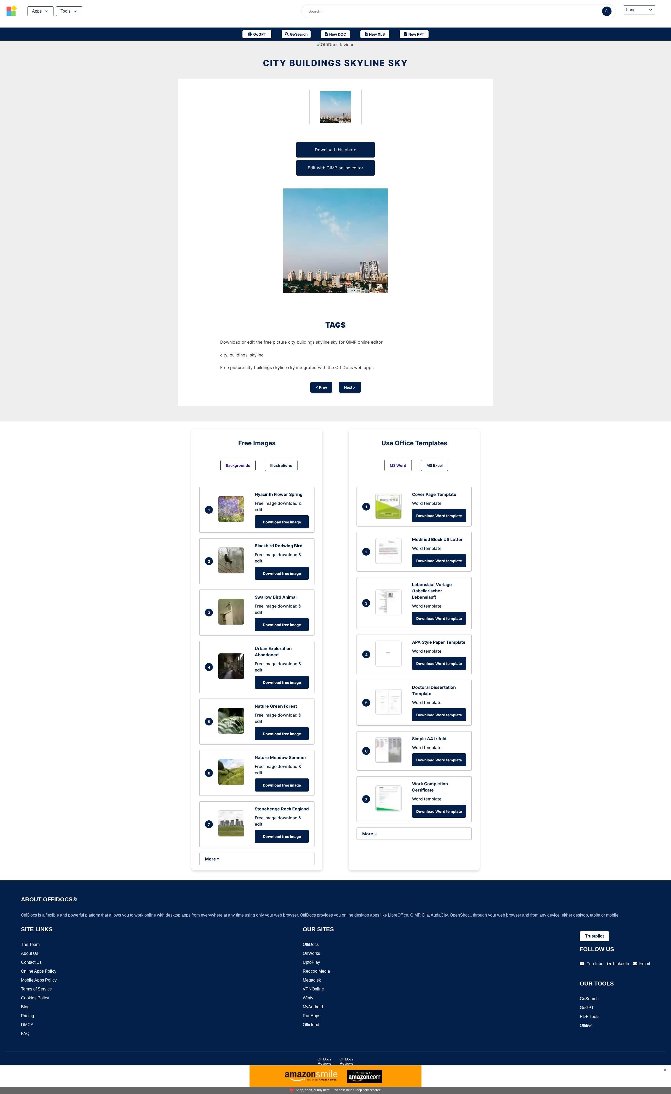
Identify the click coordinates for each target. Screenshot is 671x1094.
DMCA (27, 1024)
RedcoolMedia (316, 971)
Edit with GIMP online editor (335, 167)
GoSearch (589, 998)
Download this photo (335, 149)
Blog (25, 1007)
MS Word (398, 465)
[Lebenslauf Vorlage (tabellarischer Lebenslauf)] (390, 613)
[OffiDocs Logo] (12, 11)
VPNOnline (313, 989)
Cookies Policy (35, 998)
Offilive (586, 1025)
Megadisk (312, 980)
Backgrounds (238, 465)
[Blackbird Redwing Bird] (232, 572)
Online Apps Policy (38, 971)
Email (644, 963)
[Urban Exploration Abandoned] (232, 677)
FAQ (25, 1033)
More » (212, 859)
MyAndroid (313, 1007)
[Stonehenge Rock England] (232, 835)
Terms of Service (36, 989)
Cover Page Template (434, 494)
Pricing (27, 1016)
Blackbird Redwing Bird (278, 545)
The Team (30, 944)
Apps (37, 11)
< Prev (321, 387)
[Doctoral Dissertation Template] (390, 713)
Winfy (308, 998)
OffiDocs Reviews (324, 1061)
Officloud (311, 1024)
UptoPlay (311, 962)
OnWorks (311, 953)
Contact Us (31, 962)
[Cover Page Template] (390, 517)
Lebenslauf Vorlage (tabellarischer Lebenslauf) (432, 591)
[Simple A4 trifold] (390, 761)
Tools (66, 11)
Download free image (282, 522)
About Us (29, 953)
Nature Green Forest (276, 706)
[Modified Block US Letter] (390, 562)
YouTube (595, 963)
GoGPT (587, 1007)
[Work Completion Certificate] (390, 810)
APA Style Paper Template (439, 642)
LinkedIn (621, 963)
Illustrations (281, 465)
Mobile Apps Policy (39, 980)
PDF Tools (589, 1016)
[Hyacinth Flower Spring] (232, 520)
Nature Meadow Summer (280, 757)
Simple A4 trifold (429, 738)
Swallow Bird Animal (275, 597)
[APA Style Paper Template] (390, 665)
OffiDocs (311, 944)
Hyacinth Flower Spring (278, 494)
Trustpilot (594, 936)
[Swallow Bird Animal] (232, 623)
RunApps (311, 1016)
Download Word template (439, 515)
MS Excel (434, 465)
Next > (350, 387)
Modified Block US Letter (437, 539)
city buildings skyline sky (335, 63)
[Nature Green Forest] (232, 732)
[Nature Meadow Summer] (232, 783)
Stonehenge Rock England (282, 808)
